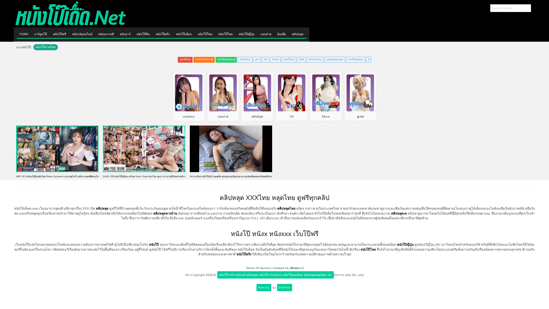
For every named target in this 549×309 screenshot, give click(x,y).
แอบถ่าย (266, 34)
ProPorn (284, 287)
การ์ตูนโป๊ (40, 34)
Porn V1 (264, 287)
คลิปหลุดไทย (286, 208)
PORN (24, 34)
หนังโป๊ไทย (225, 34)
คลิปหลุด (297, 34)
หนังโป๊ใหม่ (205, 34)
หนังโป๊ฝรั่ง (163, 34)
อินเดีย (281, 34)
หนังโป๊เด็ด (245, 59)
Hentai (275, 59)
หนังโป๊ (154, 244)
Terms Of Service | (259, 268)
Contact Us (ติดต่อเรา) (288, 268)
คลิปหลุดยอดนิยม (334, 59)
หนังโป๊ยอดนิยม (225, 59)
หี (368, 59)
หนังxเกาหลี (106, 34)
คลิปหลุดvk (399, 213)
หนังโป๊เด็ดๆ (184, 34)
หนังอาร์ (125, 34)
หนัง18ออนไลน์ (82, 34)
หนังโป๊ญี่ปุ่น (247, 34)
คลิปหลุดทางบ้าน (165, 213)
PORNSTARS (203, 59)
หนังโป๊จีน (143, 34)
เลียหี (301, 59)
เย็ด (265, 59)
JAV (257, 59)
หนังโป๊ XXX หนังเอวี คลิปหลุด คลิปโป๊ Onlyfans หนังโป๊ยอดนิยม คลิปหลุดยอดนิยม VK (275, 275)
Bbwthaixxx (315, 59)
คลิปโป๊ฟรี (59, 34)
